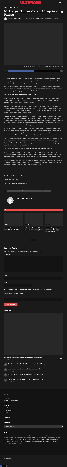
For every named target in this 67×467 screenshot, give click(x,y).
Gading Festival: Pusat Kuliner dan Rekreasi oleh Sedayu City (25, 374)
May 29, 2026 (28, 232)
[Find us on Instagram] (12, 461)
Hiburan (11, 7)
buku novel (24, 190)
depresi (31, 190)
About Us (6, 398)
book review (11, 190)
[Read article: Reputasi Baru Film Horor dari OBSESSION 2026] (13, 219)
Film (6, 224)
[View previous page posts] (32, 240)
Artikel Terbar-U (8, 403)
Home (5, 7)
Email (6, 282)
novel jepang (38, 190)
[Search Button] (57, 2)
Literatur (16, 7)
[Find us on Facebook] (4, 461)
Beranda (6, 405)
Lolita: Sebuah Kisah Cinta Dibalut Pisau (23, 94)
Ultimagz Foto (8, 415)
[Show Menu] (4, 2)
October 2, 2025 (28, 18)
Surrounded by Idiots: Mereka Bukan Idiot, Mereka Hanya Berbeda (31, 148)
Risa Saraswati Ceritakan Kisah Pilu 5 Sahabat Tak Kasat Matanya (26, 364)
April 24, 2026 (49, 234)
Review (41, 18)
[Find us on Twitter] (7, 461)
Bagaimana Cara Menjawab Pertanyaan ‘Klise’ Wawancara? (23, 357)
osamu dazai (46, 190)
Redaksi (6, 412)
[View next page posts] (35, 240)
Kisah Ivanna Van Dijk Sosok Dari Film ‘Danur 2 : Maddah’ (25, 369)
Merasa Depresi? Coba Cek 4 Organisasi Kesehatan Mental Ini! (26, 379)
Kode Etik (6, 407)
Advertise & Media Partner (11, 400)
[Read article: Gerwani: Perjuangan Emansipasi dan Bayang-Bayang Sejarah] (54, 219)
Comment (7, 254)
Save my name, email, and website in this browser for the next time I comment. (29, 289)
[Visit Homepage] (30, 2)
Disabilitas (7, 417)
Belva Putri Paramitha (15, 18)
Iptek (47, 224)
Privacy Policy (8, 410)
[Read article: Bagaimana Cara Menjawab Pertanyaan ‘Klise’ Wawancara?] (33, 334)
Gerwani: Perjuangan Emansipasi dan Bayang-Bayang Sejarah (53, 229)
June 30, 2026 (8, 232)
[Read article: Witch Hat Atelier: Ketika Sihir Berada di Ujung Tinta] (34, 219)
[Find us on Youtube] (10, 461)
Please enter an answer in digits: (13, 293)
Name (6, 275)
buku (18, 190)
